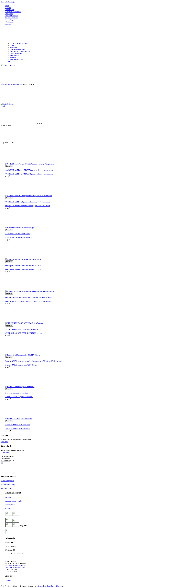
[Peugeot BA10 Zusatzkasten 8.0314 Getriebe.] (99, 345)
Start (7, 6)
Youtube (8, 580)
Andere (8, 24)
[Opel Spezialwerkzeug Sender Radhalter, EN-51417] (99, 249)
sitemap (40, 586)
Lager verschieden (16, 53)
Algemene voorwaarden (13, 501)
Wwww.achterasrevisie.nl (15, 567)
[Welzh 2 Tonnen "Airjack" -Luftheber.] (99, 377)
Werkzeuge (14, 47)
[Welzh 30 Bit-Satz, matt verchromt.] (99, 409)
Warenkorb (5, 453)
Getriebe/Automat (11, 18)
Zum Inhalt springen (8, 2)
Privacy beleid (10, 505)
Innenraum (9, 14)
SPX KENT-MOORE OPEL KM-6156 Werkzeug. (23, 333)
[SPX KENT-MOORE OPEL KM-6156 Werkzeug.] (99, 313)
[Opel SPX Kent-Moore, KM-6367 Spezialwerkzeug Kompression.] (99, 154)
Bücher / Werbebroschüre (19, 43)
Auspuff (13, 57)
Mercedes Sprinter (7, 481)
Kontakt (8, 8)
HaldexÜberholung (8, 485)
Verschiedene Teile (16, 59)
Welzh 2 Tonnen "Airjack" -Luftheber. (19, 397)
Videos (7, 61)
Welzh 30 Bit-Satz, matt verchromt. (17, 429)
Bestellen (9, 166)
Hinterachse (9, 10)
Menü (3, 106)
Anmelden (4, 442)
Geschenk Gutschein (17, 49)
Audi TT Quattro (7, 488)
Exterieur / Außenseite (13, 12)
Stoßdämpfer (14, 55)
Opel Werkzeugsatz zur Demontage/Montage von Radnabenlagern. (29, 301)
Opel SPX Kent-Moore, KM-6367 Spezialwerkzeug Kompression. (29, 174)
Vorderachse (9, 22)
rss (45, 586)
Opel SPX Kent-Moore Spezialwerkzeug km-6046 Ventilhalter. (27, 206)
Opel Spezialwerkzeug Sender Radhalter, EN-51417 (23, 269)
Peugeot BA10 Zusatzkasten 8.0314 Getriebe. (21, 365)
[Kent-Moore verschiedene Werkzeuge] (99, 218)
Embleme (13, 45)
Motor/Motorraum (11, 16)
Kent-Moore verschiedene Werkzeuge (18, 238)
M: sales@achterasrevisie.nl (15, 565)
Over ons (8, 497)
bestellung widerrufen (55, 586)
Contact (8, 509)
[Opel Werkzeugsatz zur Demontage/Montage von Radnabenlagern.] (99, 281)
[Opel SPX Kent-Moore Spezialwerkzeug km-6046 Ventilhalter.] (99, 186)
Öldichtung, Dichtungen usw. (20, 51)
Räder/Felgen (10, 20)
